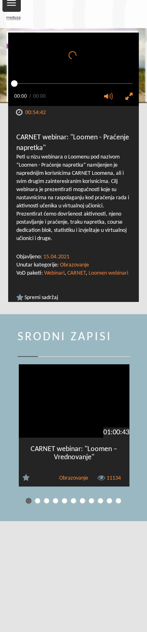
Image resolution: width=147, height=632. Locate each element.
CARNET (76, 273)
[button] (111, 97)
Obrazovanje (74, 265)
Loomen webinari (108, 273)
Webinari (54, 273)
